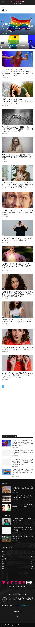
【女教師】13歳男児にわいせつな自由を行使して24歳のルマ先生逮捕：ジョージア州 (22, 452)
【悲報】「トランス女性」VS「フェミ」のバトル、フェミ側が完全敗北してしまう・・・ (22, 506)
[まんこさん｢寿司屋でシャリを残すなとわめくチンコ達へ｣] (6, 521)
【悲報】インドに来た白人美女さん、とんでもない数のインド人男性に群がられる (17, 266)
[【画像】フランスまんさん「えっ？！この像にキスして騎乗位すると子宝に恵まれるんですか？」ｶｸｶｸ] (17, 89)
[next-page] (9, 386)
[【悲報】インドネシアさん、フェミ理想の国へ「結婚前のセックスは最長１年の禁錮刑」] (17, 200)
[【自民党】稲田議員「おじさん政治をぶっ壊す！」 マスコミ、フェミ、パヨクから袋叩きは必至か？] (6, 530)
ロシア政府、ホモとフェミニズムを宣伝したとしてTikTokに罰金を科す (17, 239)
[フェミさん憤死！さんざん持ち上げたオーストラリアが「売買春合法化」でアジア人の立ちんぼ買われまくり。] (17, 173)
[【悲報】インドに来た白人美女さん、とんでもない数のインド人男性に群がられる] (17, 254)
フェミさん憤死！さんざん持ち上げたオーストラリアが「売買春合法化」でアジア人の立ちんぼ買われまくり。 (17, 185)
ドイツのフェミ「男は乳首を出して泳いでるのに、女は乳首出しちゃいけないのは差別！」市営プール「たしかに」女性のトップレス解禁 (17, 72)
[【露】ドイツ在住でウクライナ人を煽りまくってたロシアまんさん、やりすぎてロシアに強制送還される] (17, 282)
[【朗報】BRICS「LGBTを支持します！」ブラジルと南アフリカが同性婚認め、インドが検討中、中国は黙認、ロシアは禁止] (17, 24)
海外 (3, 21)
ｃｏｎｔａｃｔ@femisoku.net (22, 605)
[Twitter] (17, 616)
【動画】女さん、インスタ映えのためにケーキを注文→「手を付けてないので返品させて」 (17, 322)
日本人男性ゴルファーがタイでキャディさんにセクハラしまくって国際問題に (17, 348)
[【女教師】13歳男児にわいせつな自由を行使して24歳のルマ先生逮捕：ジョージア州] (6, 453)
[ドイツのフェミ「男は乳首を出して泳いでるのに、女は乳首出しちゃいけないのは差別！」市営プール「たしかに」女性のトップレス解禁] (17, 59)
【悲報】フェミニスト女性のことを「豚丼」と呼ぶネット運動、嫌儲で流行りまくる (22, 488)
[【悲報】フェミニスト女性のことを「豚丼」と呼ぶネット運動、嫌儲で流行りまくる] (6, 489)
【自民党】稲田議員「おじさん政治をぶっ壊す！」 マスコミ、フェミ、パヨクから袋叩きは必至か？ (22, 529)
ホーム (3, 7)
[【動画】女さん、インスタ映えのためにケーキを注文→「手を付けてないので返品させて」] (17, 309)
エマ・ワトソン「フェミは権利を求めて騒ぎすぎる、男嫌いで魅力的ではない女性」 (17, 157)
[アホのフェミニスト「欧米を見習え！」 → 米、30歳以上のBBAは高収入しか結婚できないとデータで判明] (17, 117)
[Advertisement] (17, 413)
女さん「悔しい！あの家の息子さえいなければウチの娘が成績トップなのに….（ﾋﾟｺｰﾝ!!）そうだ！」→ (17, 375)
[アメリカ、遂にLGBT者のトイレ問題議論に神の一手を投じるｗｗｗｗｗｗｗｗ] (14, 42)
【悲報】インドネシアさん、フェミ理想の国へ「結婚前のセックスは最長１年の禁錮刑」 (17, 212)
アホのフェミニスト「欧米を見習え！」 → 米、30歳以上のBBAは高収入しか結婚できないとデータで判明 (17, 129)
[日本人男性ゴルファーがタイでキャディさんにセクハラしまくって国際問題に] (17, 337)
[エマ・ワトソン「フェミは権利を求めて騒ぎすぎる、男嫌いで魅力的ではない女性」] (17, 145)
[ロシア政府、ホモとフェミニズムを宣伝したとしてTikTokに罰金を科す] (17, 228)
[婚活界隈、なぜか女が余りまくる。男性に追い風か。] (6, 539)
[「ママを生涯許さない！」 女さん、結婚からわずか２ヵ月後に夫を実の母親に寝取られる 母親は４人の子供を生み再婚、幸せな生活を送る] (6, 462)
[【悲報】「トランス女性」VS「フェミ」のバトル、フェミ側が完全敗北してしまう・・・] (6, 507)
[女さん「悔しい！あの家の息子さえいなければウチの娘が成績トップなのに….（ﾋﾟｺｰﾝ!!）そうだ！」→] (17, 363)
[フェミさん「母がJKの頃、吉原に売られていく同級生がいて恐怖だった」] (6, 498)
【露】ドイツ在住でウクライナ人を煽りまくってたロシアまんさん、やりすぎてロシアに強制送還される (17, 294)
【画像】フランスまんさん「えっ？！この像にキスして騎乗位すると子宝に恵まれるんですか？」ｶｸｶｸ (17, 101)
